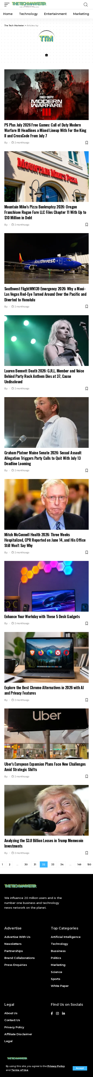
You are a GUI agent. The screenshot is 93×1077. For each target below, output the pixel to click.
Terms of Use (19, 1070)
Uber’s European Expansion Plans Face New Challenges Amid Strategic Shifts (45, 766)
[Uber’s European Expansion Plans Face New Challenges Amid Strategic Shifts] (46, 733)
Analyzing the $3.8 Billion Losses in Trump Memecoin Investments (43, 843)
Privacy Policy (56, 1066)
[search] (86, 4)
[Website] (46, 55)
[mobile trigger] (8, 4)
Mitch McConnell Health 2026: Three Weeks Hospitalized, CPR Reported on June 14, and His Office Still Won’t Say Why (44, 540)
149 (79, 864)
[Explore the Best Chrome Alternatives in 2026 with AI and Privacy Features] (46, 657)
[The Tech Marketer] (29, 4)
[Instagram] (57, 1014)
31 (35, 864)
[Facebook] (52, 1014)
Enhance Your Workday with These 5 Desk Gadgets (42, 616)
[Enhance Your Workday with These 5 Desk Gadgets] (46, 586)
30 (26, 864)
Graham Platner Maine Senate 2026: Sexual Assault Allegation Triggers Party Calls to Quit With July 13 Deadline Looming (43, 458)
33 (52, 864)
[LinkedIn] (63, 1014)
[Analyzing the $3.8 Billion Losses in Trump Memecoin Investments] (46, 810)
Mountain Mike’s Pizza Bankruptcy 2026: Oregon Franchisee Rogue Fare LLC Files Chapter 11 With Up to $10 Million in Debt (45, 212)
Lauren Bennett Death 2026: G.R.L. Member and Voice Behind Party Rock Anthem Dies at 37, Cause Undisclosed (44, 376)
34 (61, 864)
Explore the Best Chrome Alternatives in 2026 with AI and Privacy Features (44, 690)
